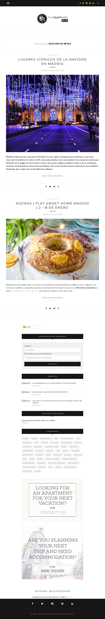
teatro (58, 467)
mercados (39, 455)
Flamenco (38, 446)
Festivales (27, 446)
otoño (31, 459)
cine (78, 438)
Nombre (27, 346)
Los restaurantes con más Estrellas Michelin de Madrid (54, 383)
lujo (58, 450)
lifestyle (49, 450)
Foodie (63, 446)
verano (37, 471)
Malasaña (75, 450)
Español (28, 327)
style (51, 467)
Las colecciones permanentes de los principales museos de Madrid (57, 402)
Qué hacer (52, 199)
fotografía (74, 446)
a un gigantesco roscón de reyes (25, 291)
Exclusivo (54, 442)
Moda (48, 455)
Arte (56, 438)
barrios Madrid (67, 438)
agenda (26, 438)
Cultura (44, 442)
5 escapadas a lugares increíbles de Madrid (49, 392)
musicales (57, 455)
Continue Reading (52, 176)
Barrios (53, 55)
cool (36, 442)
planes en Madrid (69, 459)
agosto (34, 438)
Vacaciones (27, 471)
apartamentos (45, 438)
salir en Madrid (29, 467)
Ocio (24, 459)
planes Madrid (28, 463)
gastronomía (28, 450)
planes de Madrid (53, 459)
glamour (39, 450)
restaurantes (73, 463)
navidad (68, 455)
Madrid (66, 450)
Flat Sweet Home (51, 446)
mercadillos (28, 455)
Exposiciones (66, 442)
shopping (42, 467)
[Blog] (52, 499)
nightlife (78, 455)
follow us (69, 597)
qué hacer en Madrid (56, 463)
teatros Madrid (70, 467)
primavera (41, 463)
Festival (78, 442)
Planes (40, 459)
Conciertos (27, 442)
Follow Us (25, 423)
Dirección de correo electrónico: (38, 353)
